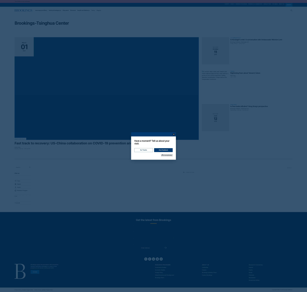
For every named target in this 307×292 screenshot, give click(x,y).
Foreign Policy (159, 272)
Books (250, 272)
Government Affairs (254, 280)
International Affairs (41, 10)
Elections (73, 10)
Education (66, 10)
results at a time (190, 172)
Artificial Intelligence (55, 10)
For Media (275, 4)
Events (232, 4)
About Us (281, 4)
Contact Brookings (207, 275)
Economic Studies (160, 270)
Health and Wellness (83, 10)
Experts (227, 4)
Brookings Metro (159, 277)
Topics (93, 10)
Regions (99, 10)
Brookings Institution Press (209, 272)
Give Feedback (163, 150)
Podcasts (251, 275)
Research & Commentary (255, 4)
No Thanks (143, 150)
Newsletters (267, 4)
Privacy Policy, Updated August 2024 (24, 289)
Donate (289, 4)
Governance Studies (160, 267)
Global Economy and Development (164, 275)
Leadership (205, 267)
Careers (204, 270)
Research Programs (241, 4)
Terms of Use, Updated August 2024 (43, 289)
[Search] (291, 10)
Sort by (289, 167)
